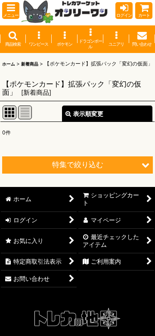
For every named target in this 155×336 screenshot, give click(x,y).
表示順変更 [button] (88, 113)
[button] (10, 10)
